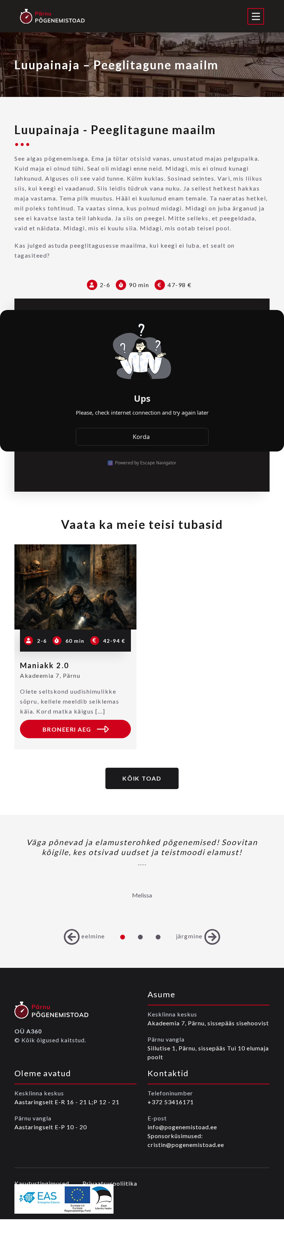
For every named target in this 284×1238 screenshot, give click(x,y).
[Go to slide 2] (140, 937)
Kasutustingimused (41, 1183)
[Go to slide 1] (123, 937)
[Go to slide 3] (158, 937)
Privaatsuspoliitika (109, 1183)
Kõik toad (141, 778)
